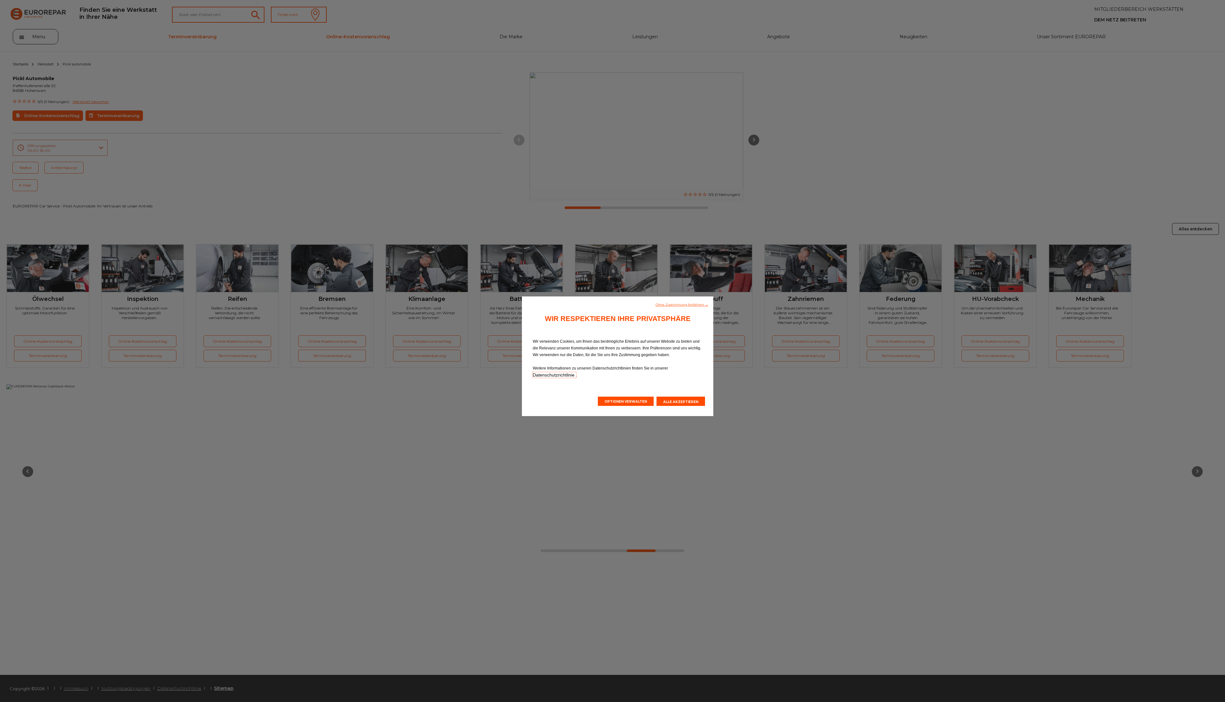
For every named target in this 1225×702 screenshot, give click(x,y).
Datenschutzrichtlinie (554, 374)
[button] (682, 304)
